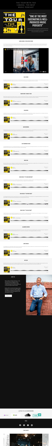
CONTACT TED (8, 295)
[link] (20, 425)
